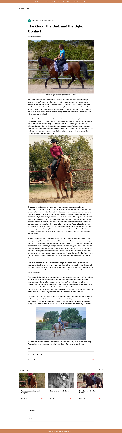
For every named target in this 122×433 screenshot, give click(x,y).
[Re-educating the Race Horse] (90, 380)
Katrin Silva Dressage (64, 431)
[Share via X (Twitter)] (33, 354)
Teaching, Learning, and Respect (30, 392)
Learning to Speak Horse (59, 391)
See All (101, 370)
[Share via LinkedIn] (37, 354)
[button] (47, 1)
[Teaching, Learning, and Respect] (32, 380)
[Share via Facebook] (29, 354)
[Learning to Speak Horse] (61, 380)
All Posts (21, 8)
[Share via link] (42, 354)
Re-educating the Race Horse (88, 392)
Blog (28, 8)
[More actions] (93, 21)
